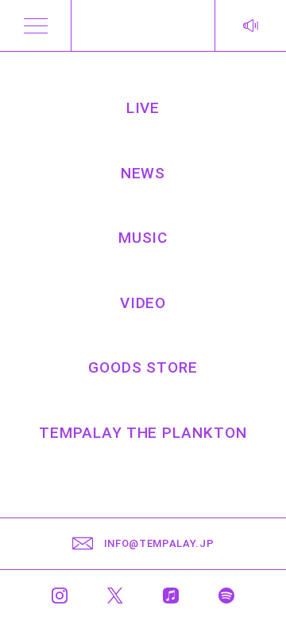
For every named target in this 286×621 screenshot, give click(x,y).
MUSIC (143, 237)
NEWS (143, 173)
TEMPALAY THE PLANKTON (143, 433)
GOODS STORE (143, 367)
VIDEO (143, 303)
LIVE (143, 108)
